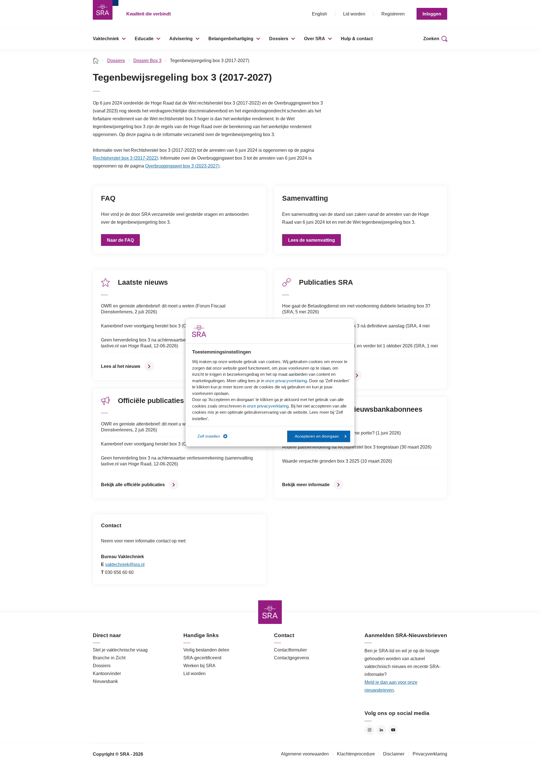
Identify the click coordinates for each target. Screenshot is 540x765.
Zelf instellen (208, 436)
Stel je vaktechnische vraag (120, 650)
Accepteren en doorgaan (317, 436)
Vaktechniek (106, 38)
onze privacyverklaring (286, 380)
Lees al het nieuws (120, 366)
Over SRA (314, 38)
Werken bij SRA (199, 665)
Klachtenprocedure (356, 754)
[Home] (96, 61)
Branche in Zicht (109, 657)
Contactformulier (290, 650)
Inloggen (431, 14)
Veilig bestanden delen (206, 650)
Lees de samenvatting (311, 240)
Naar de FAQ (120, 240)
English (319, 14)
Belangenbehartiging (230, 38)
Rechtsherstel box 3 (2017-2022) (125, 158)
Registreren (393, 14)
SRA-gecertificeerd (202, 657)
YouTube (393, 730)
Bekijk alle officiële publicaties (133, 484)
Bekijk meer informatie (306, 484)
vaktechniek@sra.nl (125, 564)
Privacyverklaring (430, 754)
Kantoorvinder (107, 673)
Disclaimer (393, 754)
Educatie (144, 38)
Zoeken (431, 38)
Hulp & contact (357, 38)
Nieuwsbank (105, 681)
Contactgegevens (291, 657)
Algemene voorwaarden (305, 754)
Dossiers (278, 38)
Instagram (369, 730)
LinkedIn (381, 730)
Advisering (181, 38)
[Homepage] (102, 10)
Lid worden (354, 14)
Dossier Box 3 (147, 60)
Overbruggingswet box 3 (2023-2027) (182, 166)
